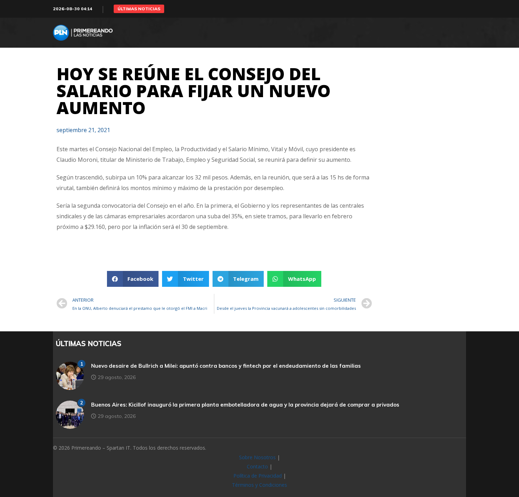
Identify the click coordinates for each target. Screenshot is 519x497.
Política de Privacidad (257, 475)
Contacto (257, 466)
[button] (139, 9)
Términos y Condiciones (259, 484)
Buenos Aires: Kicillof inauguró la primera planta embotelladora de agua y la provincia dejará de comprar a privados (245, 404)
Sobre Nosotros (257, 457)
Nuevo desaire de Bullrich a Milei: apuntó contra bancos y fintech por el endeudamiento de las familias (226, 365)
